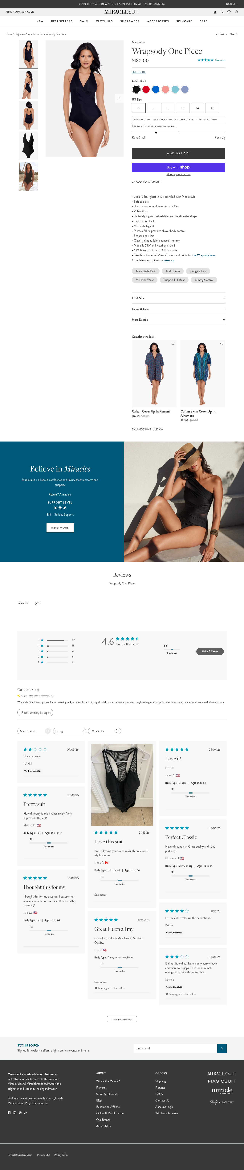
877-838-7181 (43, 1155)
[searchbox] (31, 731)
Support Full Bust (174, 280)
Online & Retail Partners (111, 1113)
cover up (169, 260)
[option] (85, 98)
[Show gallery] (85, 98)
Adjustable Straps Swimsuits (28, 34)
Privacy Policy (61, 1155)
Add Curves (173, 271)
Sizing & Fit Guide (107, 1094)
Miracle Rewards (101, 4)
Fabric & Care (140, 309)
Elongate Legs (198, 271)
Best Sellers (62, 21)
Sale (204, 21)
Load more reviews (122, 1019)
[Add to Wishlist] (173, 343)
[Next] (119, 98)
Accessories (158, 21)
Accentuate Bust (146, 271)
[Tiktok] (25, 1112)
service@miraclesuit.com (20, 1155)
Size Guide (139, 72)
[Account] (214, 12)
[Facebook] (9, 1112)
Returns (160, 1087)
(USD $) (230, 4)
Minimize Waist (145, 280)
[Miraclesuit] (122, 12)
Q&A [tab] (37, 603)
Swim (84, 21)
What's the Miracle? (108, 1081)
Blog (99, 1100)
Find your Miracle (20, 12)
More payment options (179, 174)
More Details (140, 319)
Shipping (160, 1081)
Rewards (101, 1087)
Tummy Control (204, 280)
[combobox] (69, 731)
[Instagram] (14, 1112)
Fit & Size (138, 298)
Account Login (164, 1107)
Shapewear (130, 21)
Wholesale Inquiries (166, 1113)
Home (9, 34)
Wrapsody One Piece (56, 34)
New (40, 21)
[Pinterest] (20, 1112)
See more (100, 895)
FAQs (159, 1094)
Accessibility (103, 1126)
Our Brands (103, 1120)
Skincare (184, 21)
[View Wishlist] (229, 12)
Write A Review (210, 651)
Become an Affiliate (108, 1107)
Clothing (104, 21)
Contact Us (162, 1100)
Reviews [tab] (22, 603)
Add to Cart (178, 153)
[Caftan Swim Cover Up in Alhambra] (203, 373)
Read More (60, 527)
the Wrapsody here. (203, 255)
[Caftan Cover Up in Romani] (154, 373)
